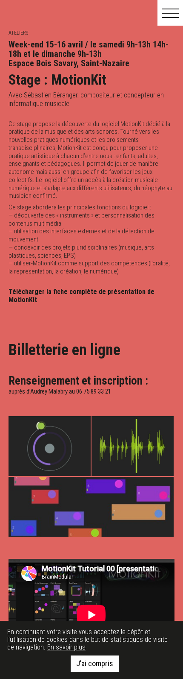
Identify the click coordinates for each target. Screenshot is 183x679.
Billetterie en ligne (64, 350)
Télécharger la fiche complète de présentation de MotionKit (81, 296)
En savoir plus (66, 647)
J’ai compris (94, 663)
